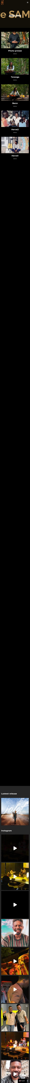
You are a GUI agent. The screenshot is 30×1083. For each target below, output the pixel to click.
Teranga (15, 77)
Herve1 (15, 156)
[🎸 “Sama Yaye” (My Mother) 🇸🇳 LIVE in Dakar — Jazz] (15, 989)
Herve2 (15, 129)
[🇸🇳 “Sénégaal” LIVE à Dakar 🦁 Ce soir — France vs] (15, 961)
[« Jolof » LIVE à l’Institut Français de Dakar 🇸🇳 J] (15, 904)
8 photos (15, 80)
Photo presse (15, 51)
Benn (15, 103)
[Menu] (27, 2)
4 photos (15, 53)
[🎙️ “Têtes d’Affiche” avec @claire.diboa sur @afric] (15, 1017)
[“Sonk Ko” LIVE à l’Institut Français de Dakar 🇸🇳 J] (15, 876)
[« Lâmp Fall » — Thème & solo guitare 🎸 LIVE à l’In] (15, 848)
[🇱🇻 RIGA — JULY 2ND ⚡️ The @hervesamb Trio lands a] (15, 933)
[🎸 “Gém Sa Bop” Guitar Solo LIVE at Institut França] (15, 1046)
